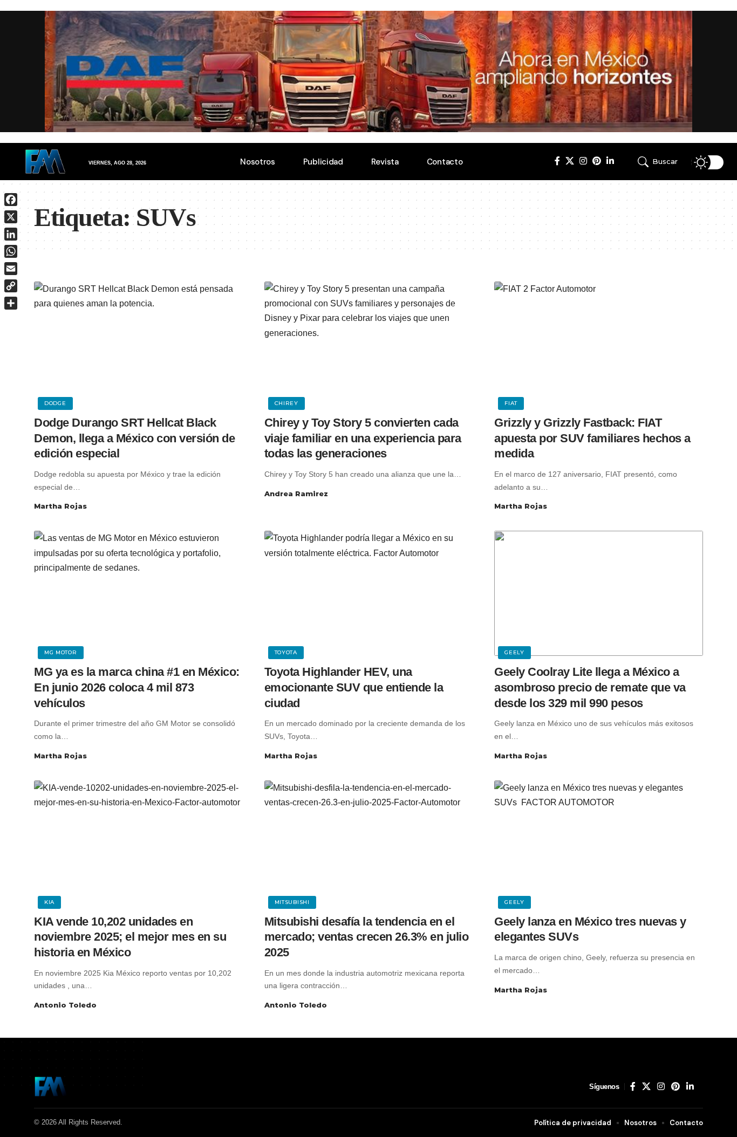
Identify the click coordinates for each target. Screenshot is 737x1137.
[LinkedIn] (610, 161)
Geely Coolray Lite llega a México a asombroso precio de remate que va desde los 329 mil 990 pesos (590, 687)
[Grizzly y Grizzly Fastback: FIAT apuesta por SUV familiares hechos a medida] (598, 344)
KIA (49, 902)
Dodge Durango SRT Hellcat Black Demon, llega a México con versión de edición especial (134, 438)
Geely (514, 652)
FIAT (510, 403)
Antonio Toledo (65, 1005)
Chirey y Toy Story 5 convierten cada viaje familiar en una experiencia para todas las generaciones (362, 438)
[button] (661, 161)
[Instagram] (583, 161)
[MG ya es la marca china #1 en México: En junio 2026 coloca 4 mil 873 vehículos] (138, 593)
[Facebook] (557, 161)
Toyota (286, 652)
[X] (570, 161)
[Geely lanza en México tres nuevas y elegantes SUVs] (598, 843)
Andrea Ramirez (296, 493)
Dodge (55, 403)
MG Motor (60, 652)
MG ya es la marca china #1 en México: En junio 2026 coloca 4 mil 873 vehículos (137, 687)
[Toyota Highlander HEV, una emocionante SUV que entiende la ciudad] (368, 593)
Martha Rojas (60, 506)
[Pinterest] (597, 161)
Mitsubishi (292, 902)
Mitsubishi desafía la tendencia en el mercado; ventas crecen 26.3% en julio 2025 (366, 937)
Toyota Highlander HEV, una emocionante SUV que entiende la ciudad (353, 687)
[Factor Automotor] (50, 1086)
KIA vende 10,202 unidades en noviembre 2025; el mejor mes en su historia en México (130, 937)
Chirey (286, 403)
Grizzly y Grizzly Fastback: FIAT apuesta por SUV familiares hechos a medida (592, 438)
